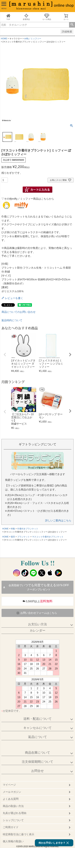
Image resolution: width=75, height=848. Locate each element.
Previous (4, 354)
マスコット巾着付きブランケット (47, 537)
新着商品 (26, 19)
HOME (4, 38)
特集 (13, 528)
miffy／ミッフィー (32, 38)
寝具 (13, 537)
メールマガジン (12, 791)
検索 (72, 24)
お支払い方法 (37, 624)
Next (70, 354)
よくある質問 (10, 798)
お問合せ (37, 771)
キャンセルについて (37, 728)
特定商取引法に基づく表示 (18, 834)
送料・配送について (37, 718)
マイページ (9, 784)
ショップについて (13, 820)
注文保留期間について (37, 761)
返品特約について (11, 320)
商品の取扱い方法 (13, 806)
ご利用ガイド (10, 827)
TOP (8, 19)
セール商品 (46, 19)
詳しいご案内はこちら (58, 520)
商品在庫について (37, 752)
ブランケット (23, 537)
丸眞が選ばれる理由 (14, 812)
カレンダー (37, 630)
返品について (37, 737)
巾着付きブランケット (27, 528)
